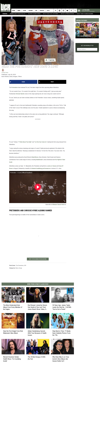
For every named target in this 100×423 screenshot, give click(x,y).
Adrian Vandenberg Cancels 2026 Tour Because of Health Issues (37, 333)
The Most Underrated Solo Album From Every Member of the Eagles (12, 307)
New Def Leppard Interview (67, 13)
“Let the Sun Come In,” (40, 142)
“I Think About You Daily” (25, 142)
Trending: (5, 13)
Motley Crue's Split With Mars (50, 13)
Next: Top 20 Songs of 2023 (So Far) (37, 259)
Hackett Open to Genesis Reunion (85, 13)
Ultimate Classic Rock (58, 204)
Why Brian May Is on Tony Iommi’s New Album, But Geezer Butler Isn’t (60, 359)
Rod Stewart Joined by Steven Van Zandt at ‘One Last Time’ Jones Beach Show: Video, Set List (37, 307)
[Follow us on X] (75, 11)
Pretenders (14, 87)
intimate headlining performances (40, 168)
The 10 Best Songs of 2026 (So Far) (36, 358)
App (36, 10)
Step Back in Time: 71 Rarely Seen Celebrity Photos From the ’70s (61, 333)
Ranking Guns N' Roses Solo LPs (17, 13)
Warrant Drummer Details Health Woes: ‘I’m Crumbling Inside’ (12, 359)
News (19, 10)
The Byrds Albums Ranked (34, 13)
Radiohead (39, 159)
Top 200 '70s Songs (82, 36)
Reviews (31, 10)
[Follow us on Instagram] (63, 11)
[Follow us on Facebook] (71, 11)
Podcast (42, 10)
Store (24, 10)
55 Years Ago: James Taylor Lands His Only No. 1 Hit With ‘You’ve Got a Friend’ (61, 307)
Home (13, 10)
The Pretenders (20, 265)
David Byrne (35, 157)
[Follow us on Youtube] (67, 11)
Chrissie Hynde (20, 94)
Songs (20, 268)
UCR (25, 265)
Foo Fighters (58, 159)
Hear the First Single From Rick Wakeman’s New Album (13, 332)
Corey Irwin (5, 72)
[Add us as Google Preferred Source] (59, 11)
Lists (48, 10)
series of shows (51, 166)
